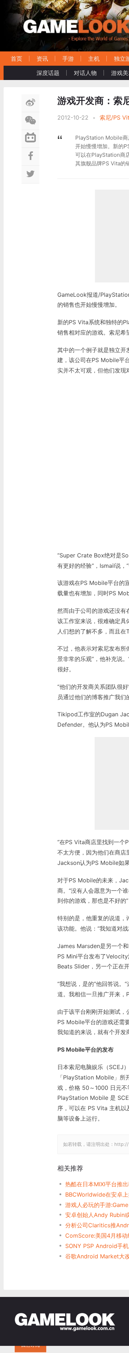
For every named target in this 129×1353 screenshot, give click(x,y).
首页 (16, 58)
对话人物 (85, 72)
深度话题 (48, 72)
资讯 (42, 58)
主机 (94, 58)
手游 (68, 58)
